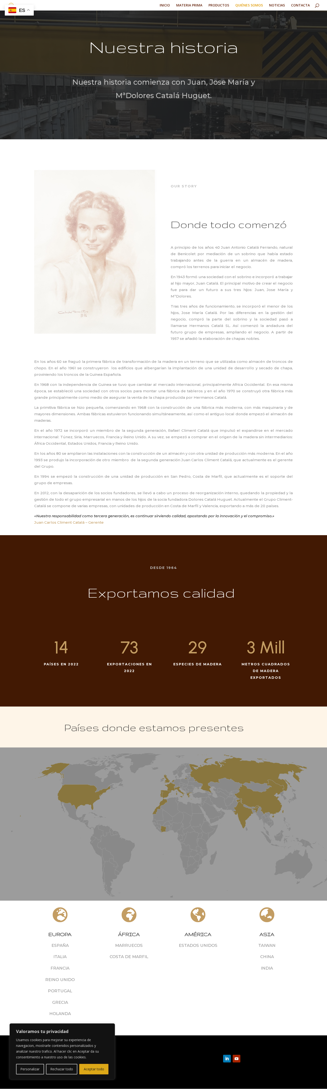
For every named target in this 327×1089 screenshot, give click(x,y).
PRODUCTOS (219, 5)
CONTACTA (300, 5)
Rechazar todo (61, 1069)
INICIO (165, 5)
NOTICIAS (277, 5)
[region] (62, 1051)
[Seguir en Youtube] (236, 1058)
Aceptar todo (94, 1069)
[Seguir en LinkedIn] (227, 1058)
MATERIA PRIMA (189, 5)
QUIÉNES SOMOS (249, 5)
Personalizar (29, 1069)
